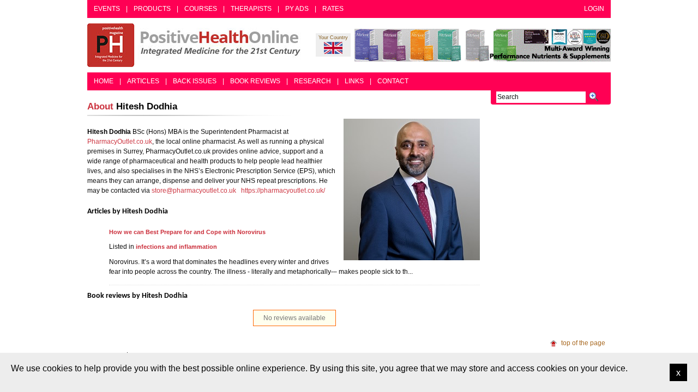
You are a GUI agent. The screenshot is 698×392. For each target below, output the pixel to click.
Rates (333, 9)
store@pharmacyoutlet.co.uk (194, 190)
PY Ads (297, 9)
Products (152, 9)
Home (103, 81)
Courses (200, 9)
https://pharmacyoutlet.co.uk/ (283, 190)
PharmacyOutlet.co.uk (119, 141)
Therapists (251, 9)
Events (107, 9)
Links (354, 81)
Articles (143, 81)
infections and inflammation (176, 246)
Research (312, 81)
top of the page (583, 343)
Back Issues (194, 81)
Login (594, 9)
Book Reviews (255, 81)
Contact (392, 81)
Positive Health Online (196, 45)
